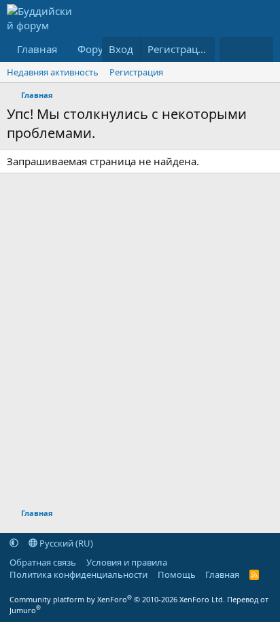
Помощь (177, 574)
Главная (37, 49)
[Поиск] (260, 49)
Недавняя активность (53, 72)
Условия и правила (126, 562)
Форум (94, 49)
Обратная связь (43, 562)
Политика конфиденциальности (78, 574)
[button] (14, 543)
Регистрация (136, 72)
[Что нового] (233, 49)
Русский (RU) (65, 543)
